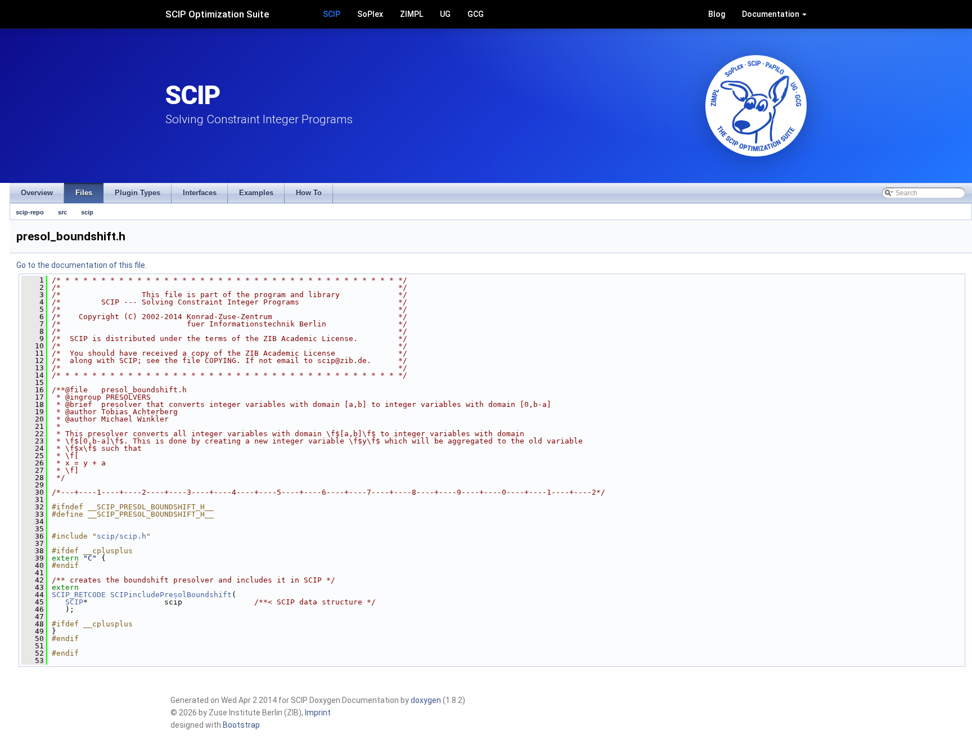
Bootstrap (241, 724)
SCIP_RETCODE (79, 594)
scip (87, 212)
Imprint (318, 712)
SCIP (331, 14)
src (62, 212)
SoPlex (370, 14)
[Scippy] (756, 105)
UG (445, 14)
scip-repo (30, 212)
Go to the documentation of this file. (81, 265)
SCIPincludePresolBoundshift (171, 594)
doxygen (426, 700)
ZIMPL (411, 14)
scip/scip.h (121, 536)
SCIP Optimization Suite (217, 14)
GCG (475, 14)
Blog (716, 14)
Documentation (771, 14)
